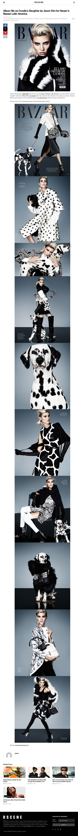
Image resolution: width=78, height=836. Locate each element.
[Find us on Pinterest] (60, 829)
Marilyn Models (49, 18)
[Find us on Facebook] (52, 829)
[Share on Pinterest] (5, 33)
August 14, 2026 (7, 803)
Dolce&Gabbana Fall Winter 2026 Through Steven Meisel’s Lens (37, 780)
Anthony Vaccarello (59, 776)
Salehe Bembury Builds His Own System (12, 780)
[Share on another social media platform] (5, 36)
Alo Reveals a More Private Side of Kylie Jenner (14, 800)
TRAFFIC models (14, 20)
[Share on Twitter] (5, 29)
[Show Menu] (4, 2)
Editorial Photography (13, 18)
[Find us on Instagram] (57, 829)
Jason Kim (42, 18)
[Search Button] (74, 2)
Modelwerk (56, 18)
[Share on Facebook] (5, 25)
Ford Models (36, 18)
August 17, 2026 (56, 783)
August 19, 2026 (7, 783)
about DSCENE (27, 826)
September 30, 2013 (7, 17)
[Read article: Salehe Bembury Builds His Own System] (14, 772)
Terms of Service (41, 826)
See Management (63, 18)
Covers (6, 18)
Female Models (29, 18)
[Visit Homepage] (39, 2)
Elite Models (22, 18)
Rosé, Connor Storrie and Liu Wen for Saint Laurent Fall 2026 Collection (62, 780)
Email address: (54, 820)
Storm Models (6, 20)
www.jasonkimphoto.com (22, 745)
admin (17, 753)
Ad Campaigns (32, 776)
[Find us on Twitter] (55, 829)
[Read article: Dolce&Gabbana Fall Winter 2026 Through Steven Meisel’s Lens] (39, 772)
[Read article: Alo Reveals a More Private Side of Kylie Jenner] (14, 792)
